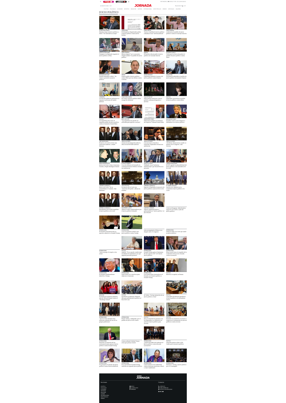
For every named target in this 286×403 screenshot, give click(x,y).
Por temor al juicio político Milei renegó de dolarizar (131, 99)
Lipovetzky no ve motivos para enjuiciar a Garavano (131, 275)
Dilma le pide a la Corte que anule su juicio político (176, 232)
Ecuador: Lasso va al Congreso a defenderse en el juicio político (175, 121)
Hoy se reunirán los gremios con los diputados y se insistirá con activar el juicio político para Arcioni (153, 321)
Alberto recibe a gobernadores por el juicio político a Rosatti (132, 210)
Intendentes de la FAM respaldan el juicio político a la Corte (109, 210)
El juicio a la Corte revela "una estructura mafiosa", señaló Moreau (108, 144)
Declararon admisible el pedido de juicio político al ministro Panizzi (176, 77)
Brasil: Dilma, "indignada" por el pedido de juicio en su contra (131, 319)
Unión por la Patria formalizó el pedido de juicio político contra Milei (175, 55)
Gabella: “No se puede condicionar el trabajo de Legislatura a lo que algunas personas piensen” (132, 253)
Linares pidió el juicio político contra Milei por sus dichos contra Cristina (132, 77)
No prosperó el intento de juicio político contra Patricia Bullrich (108, 365)
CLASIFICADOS (182, 1)
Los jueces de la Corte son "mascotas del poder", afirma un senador (131, 188)
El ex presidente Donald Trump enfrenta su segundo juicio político (132, 365)
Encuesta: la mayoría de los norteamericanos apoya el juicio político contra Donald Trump (108, 344)
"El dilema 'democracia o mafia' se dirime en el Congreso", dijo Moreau (176, 144)
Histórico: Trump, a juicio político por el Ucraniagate (176, 365)
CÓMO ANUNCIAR (164, 388)
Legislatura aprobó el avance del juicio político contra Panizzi (153, 77)
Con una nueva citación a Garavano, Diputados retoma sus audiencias (153, 144)
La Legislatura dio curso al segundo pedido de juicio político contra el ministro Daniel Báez (109, 122)
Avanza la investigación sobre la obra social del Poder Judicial (131, 143)
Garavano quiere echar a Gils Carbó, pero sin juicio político (175, 343)
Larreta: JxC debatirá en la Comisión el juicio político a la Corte (175, 188)
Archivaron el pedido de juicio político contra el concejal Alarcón (176, 32)
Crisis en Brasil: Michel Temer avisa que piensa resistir (130, 342)
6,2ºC (184, 6)
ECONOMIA (103, 389)
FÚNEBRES (164, 1)
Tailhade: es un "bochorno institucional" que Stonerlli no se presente (153, 166)
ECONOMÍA (120, 9)
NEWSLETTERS (173, 1)
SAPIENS (140, 9)
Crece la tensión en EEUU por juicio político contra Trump (130, 232)
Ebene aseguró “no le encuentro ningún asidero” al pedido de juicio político (132, 55)
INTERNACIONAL (148, 9)
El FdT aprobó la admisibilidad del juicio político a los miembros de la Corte (176, 166)
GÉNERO (165, 9)
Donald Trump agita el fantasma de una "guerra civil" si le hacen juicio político (153, 253)
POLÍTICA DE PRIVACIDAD (166, 389)
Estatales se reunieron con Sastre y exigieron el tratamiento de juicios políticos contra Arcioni (176, 320)
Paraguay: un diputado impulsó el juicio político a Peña (109, 54)
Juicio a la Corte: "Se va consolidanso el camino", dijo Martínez (107, 188)
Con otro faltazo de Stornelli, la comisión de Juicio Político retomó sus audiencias (132, 166)
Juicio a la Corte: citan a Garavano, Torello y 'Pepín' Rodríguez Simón (109, 165)
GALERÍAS (178, 9)
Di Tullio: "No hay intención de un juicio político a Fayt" (154, 296)
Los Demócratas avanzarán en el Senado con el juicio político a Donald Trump (153, 275)
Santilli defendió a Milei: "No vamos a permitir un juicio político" (107, 77)
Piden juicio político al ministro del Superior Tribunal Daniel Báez (154, 121)
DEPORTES (126, 9)
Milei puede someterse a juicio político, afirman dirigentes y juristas (153, 100)
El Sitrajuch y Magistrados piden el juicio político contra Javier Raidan (131, 33)
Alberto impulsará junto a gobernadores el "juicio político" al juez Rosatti (154, 211)
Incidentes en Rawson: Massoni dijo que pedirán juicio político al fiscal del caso (131, 298)
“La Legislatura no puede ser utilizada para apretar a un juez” (131, 121)
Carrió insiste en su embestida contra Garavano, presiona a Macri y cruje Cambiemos (154, 366)
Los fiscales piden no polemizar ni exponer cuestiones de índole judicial (109, 100)
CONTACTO (162, 386)
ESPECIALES (171, 9)
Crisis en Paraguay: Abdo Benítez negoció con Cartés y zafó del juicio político (176, 209)
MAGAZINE (133, 9)
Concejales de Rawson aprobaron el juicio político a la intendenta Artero (176, 298)
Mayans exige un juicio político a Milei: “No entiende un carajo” (109, 32)
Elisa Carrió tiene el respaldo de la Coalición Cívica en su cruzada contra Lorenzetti (176, 253)
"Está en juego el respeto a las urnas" (108, 253)
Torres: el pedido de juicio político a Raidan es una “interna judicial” (154, 32)
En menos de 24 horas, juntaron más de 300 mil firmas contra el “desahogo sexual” (108, 298)
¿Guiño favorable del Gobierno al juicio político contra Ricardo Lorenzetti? (153, 344)
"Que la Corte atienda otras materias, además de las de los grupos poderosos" (108, 320)
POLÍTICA (106, 9)
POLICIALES (113, 9)
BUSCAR (179, 6)
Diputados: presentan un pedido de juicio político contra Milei (175, 99)
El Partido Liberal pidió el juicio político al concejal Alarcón (153, 54)
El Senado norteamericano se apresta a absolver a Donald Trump (109, 232)
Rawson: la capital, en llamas (174, 274)
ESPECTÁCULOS (157, 9)
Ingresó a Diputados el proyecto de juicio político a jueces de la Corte (154, 188)
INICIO (132, 386)
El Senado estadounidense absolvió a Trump (107, 275)
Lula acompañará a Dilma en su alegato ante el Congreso (153, 231)
